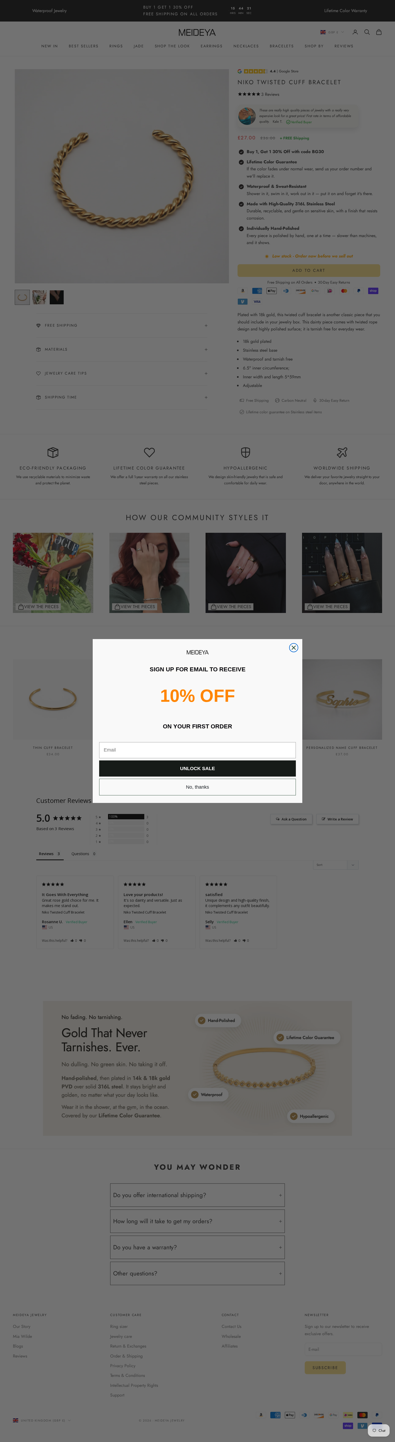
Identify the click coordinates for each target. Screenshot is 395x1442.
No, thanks (197, 787)
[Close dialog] (293, 647)
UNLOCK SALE (197, 768)
